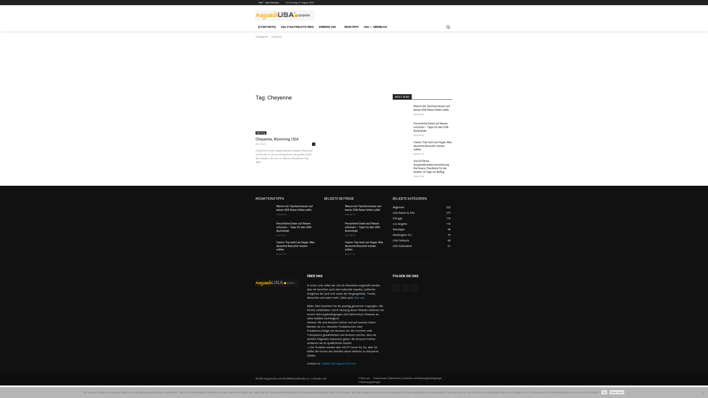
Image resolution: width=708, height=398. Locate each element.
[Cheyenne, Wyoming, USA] (285, 120)
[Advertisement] (354, 66)
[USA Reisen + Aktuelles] (277, 283)
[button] (448, 26)
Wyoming (261, 133)
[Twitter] (445, 3)
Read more (617, 392)
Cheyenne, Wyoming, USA (277, 139)
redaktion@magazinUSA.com (338, 363)
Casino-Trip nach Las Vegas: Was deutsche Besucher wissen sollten (433, 146)
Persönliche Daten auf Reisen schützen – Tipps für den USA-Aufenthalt (431, 127)
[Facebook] (450, 3)
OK (604, 392)
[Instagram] (440, 3)
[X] (414, 287)
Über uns (359, 297)
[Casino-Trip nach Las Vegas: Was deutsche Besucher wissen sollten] (402, 147)
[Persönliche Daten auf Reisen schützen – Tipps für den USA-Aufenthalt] (402, 128)
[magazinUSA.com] (285, 15)
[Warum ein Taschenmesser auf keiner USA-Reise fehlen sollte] (402, 110)
